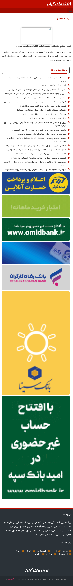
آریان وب (10, 579)
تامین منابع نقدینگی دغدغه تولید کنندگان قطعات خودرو (43, 46)
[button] (70, 10)
